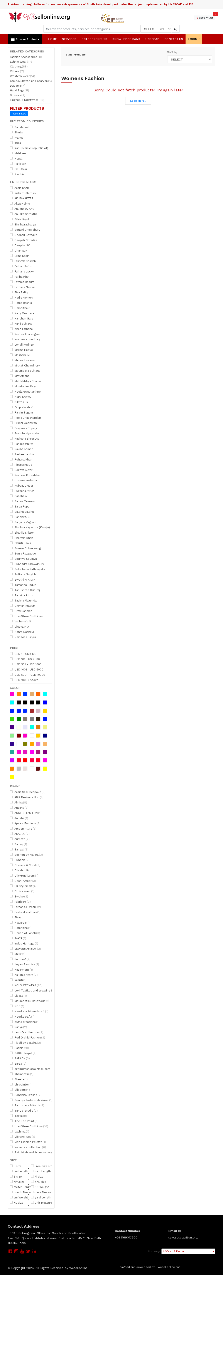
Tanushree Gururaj (27, 589)
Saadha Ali (21, 495)
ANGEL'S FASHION (27, 812)
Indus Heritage (26, 943)
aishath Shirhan (25, 193)
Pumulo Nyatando (26, 433)
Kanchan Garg (23, 318)
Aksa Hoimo (22, 203)
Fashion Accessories (26, 57)
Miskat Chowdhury (27, 365)
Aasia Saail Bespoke (30, 791)
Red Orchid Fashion (29, 1037)
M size (39, 1176)
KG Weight (42, 1186)
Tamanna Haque (25, 584)
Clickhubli (23, 870)
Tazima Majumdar (26, 600)
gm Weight (21, 1197)
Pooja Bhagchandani (28, 417)
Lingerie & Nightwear (27, 100)
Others (17, 71)
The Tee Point (26, 1120)
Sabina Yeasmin (24, 501)
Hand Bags (19, 90)
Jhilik (19, 953)
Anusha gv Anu (24, 208)
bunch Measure (24, 1192)
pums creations (26, 1021)
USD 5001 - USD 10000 (29, 674)
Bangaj (20, 844)
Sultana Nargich (25, 574)
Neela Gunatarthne (27, 391)
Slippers (22, 1089)
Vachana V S (22, 621)
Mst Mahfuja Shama (27, 381)
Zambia (19, 174)
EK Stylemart (25, 885)
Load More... (138, 100)
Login (193, 39)
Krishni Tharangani (27, 334)
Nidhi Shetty (22, 396)
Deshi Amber (25, 880)
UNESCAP (152, 39)
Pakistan (20, 163)
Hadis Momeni (23, 297)
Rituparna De (23, 464)
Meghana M (22, 354)
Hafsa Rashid (23, 302)
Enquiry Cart (206, 17)
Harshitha (22, 927)
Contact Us (173, 39)
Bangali (21, 849)
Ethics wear (24, 891)
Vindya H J (21, 626)
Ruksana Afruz (24, 490)
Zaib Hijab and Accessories (34, 1152)
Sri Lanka (20, 168)
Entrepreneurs (94, 39)
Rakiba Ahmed (23, 448)
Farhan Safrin (23, 266)
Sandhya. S (22, 516)
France (19, 137)
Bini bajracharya (25, 224)
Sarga (20, 1063)
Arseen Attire (25, 828)
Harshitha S (22, 307)
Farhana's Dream (27, 906)
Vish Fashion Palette (30, 1141)
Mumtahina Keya (25, 386)
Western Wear (22, 76)
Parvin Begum (23, 412)
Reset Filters (19, 113)
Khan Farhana (23, 328)
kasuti (20, 979)
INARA (20, 938)
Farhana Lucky (24, 271)
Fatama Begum (24, 281)
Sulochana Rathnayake (30, 569)
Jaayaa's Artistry (27, 948)
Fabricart (22, 901)
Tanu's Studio (26, 1110)
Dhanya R (20, 250)
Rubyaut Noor (23, 485)
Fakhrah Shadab (25, 260)
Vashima (21, 1131)
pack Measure (44, 1192)
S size (18, 1176)
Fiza (19, 917)
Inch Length (43, 1171)
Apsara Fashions (27, 823)
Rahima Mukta (23, 443)
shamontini (23, 1073)
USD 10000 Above (26, 679)
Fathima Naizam (24, 287)
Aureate (22, 838)
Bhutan (19, 132)
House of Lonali (27, 932)
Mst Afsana (21, 375)
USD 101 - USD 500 (27, 658)
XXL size (40, 1181)
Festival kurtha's (27, 912)
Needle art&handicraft (31, 1011)
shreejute (23, 1084)
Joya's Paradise (26, 964)
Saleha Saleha (24, 511)
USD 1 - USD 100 (25, 653)
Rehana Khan (23, 459)
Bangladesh (22, 127)
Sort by (172, 52)
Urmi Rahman (23, 610)
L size (18, 1166)
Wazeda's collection (30, 1147)
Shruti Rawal (23, 542)
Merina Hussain (24, 360)
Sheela (21, 1079)
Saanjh (21, 1047)
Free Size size (44, 1166)
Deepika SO (22, 245)
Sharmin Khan (23, 537)
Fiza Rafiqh (21, 292)
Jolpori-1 (22, 959)
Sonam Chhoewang (27, 548)
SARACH (22, 1058)
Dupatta (17, 85)
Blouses (17, 95)
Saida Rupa (21, 506)
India (17, 142)
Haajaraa (22, 922)
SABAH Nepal (25, 1053)
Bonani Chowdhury (27, 229)
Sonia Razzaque (25, 553)
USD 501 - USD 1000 (28, 664)
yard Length (43, 1197)
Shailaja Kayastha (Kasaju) (32, 527)
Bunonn (21, 859)
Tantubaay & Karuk (29, 1105)
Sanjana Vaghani (25, 522)
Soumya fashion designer (33, 1100)
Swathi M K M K (24, 579)
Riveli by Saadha (27, 1042)
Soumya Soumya (25, 558)
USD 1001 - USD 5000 (28, 669)
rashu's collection (28, 1032)
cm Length (21, 1171)
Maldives (20, 153)
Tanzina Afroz (23, 595)
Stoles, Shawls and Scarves (31, 81)
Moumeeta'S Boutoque (31, 1000)
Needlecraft (24, 1016)
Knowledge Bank (126, 39)
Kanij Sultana (23, 323)
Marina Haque (23, 349)
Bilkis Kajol (21, 219)
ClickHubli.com (26, 875)
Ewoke (21, 896)
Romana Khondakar (27, 475)
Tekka (20, 1115)
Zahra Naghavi (24, 631)
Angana (21, 807)
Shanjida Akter (24, 532)
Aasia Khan (21, 187)
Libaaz (20, 995)
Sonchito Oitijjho (28, 1094)
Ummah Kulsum (24, 605)
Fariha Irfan (21, 276)
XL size (18, 1202)
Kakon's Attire (26, 974)
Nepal (18, 158)
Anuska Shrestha (25, 213)
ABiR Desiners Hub (29, 797)
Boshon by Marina (28, 854)
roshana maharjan (26, 480)
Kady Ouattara (24, 313)
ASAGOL (22, 833)
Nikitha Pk (21, 401)
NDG (19, 1006)
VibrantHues (24, 1136)
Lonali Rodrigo (24, 344)
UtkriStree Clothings (28, 616)
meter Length (23, 1186)
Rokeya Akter (23, 469)
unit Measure (44, 1202)
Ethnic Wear (21, 61)
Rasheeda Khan (24, 454)
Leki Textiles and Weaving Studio (39, 990)
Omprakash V (23, 407)
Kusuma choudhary (27, 339)
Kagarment (23, 969)
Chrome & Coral (27, 865)
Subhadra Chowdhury (29, 563)
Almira (20, 802)
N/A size (19, 1181)
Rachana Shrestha (26, 438)
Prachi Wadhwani (25, 422)
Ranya (20, 1026)
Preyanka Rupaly (25, 428)
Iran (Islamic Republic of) (31, 148)
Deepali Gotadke (25, 234)
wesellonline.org (169, 1267)
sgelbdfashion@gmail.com (34, 1068)
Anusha (21, 818)
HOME (52, 39)
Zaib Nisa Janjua (25, 636)
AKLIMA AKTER (23, 198)
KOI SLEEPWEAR (28, 985)
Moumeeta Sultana (27, 370)
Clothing (19, 66)
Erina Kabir (21, 255)
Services (69, 39)
